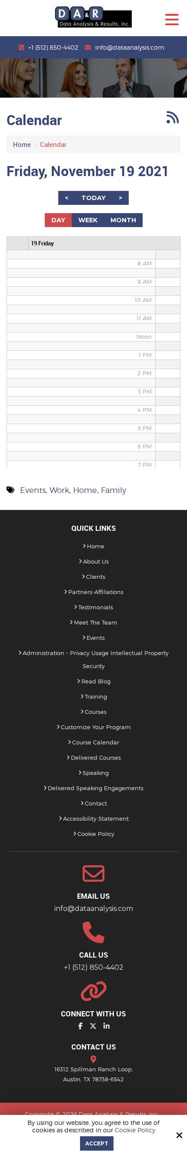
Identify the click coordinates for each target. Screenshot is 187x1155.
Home (22, 144)
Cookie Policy (135, 1130)
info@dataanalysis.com (129, 47)
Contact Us (93, 1047)
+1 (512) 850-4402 (53, 47)
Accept (96, 1143)
